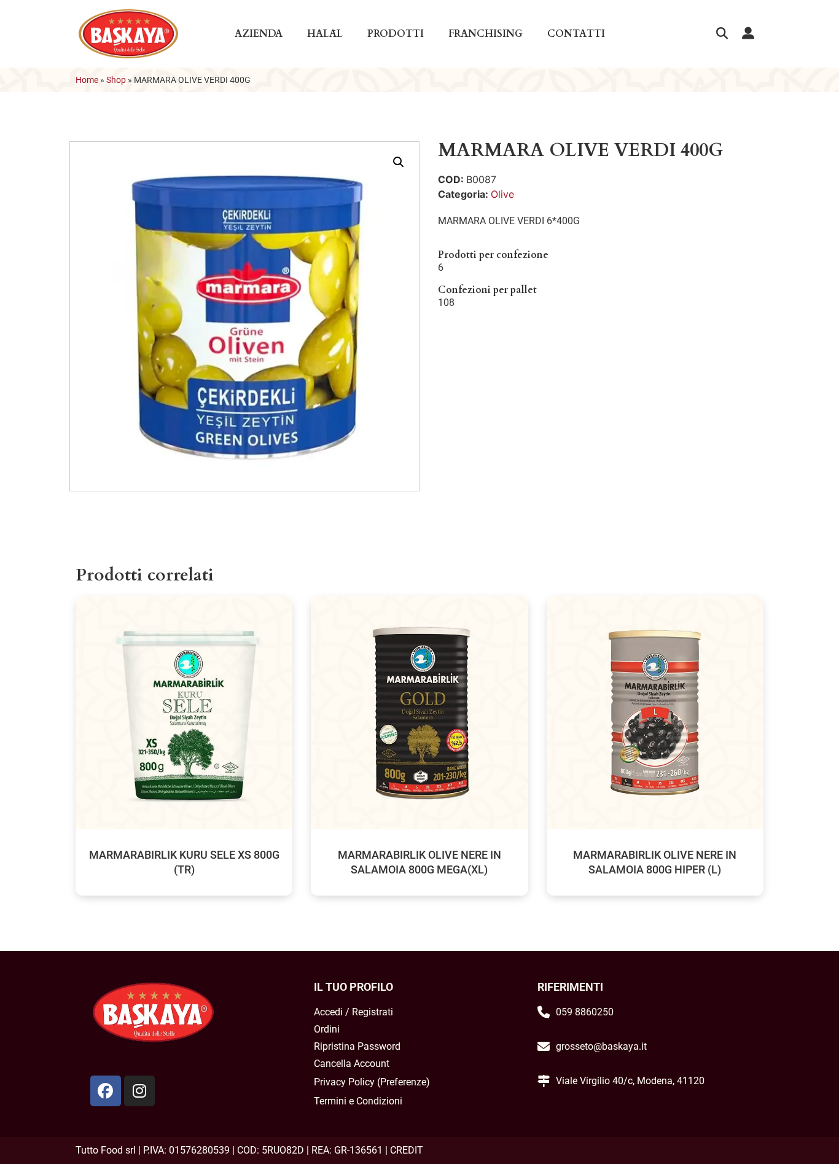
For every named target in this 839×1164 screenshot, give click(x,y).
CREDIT (406, 1150)
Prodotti (395, 34)
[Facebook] (105, 1091)
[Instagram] (139, 1091)
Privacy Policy (344, 1082)
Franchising (485, 34)
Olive (502, 194)
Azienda (259, 34)
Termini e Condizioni (358, 1101)
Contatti (576, 34)
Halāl (325, 34)
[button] (722, 34)
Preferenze (403, 1082)
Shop (116, 80)
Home (87, 80)
